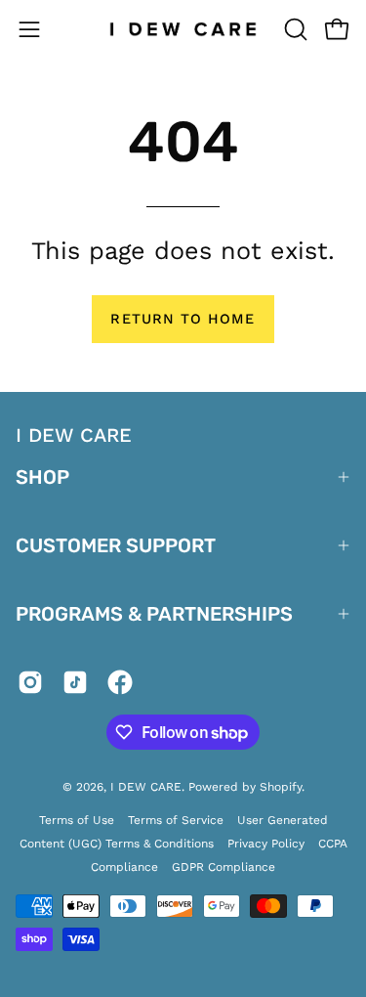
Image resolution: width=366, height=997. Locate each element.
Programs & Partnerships (154, 614)
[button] (293, 29)
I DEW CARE (146, 787)
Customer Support (116, 545)
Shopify (281, 787)
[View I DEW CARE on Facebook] (120, 686)
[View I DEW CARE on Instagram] (30, 686)
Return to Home (182, 318)
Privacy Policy (266, 843)
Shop (42, 477)
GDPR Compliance (223, 867)
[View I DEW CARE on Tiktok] (75, 686)
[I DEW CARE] (183, 29)
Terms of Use (76, 820)
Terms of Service (176, 820)
